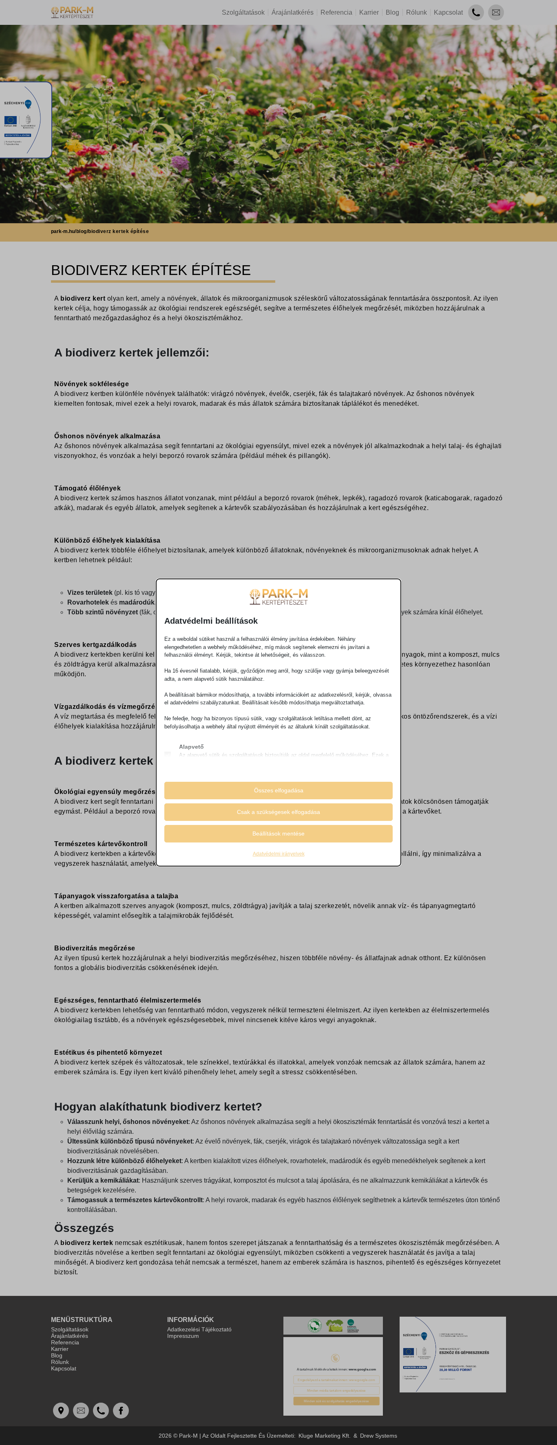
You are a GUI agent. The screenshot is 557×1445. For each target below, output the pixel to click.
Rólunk (416, 12)
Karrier (369, 12)
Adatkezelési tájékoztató (199, 1329)
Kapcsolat (448, 12)
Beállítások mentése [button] (278, 833)
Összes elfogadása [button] (278, 790)
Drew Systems (378, 1435)
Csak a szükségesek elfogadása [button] (278, 812)
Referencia (336, 12)
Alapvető (191, 746)
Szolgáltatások (243, 12)
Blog (392, 12)
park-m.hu (63, 231)
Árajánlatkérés (293, 12)
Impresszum (183, 1336)
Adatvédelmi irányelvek (279, 854)
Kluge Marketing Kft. (324, 1435)
